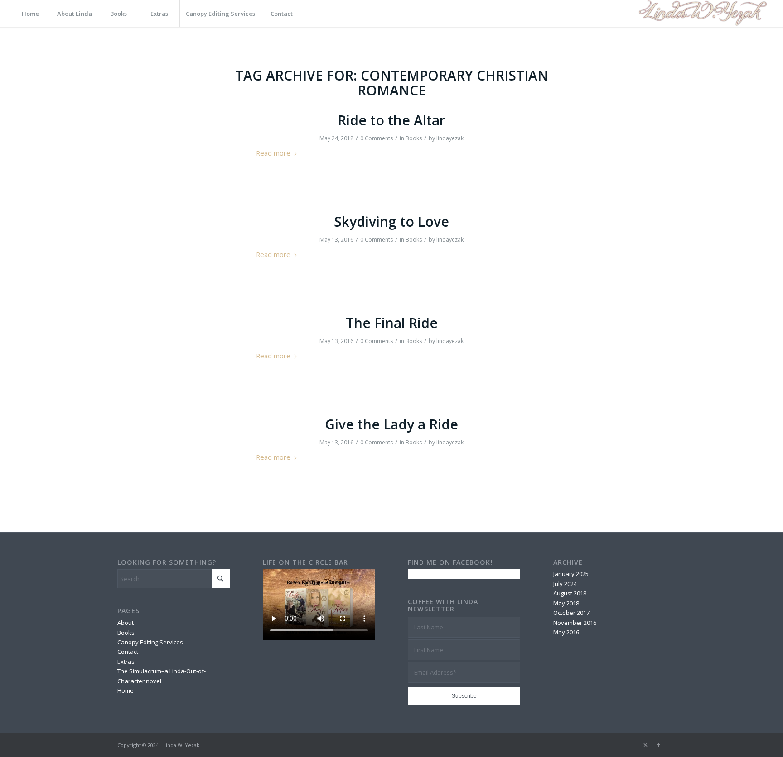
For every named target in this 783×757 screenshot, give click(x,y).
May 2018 (566, 603)
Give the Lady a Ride (391, 424)
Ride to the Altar (391, 120)
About (125, 623)
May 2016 (566, 632)
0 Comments (376, 138)
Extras (126, 661)
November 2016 (574, 623)
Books (414, 138)
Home (125, 690)
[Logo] (701, 13)
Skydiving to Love (391, 221)
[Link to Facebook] (659, 745)
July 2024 (565, 584)
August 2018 (569, 593)
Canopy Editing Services (150, 642)
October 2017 (571, 613)
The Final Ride (392, 323)
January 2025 (571, 574)
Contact (127, 651)
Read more (273, 152)
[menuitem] (30, 13)
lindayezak (450, 138)
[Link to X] (645, 745)
